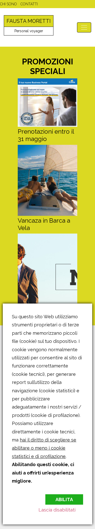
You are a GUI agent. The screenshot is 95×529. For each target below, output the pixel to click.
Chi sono (8, 4)
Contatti (29, 4)
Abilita (64, 499)
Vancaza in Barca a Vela (44, 224)
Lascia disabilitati (57, 510)
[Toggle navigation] (84, 27)
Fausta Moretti (29, 21)
